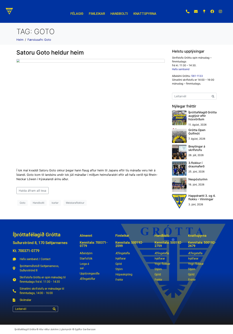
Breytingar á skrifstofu (196, 148)
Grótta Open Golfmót (197, 131)
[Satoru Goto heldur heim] (90, 112)
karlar (55, 202)
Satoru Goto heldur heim (50, 52)
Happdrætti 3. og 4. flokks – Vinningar (202, 197)
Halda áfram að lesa (32, 190)
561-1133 (197, 75)
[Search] (54, 309)
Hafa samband (180, 69)
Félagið (76, 14)
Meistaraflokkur (75, 202)
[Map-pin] (204, 11)
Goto (22, 202)
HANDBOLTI (119, 14)
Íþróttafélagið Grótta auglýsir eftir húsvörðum (202, 115)
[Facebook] (212, 11)
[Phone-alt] (187, 11)
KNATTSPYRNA (144, 14)
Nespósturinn (198, 179)
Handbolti (38, 202)
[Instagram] (220, 11)
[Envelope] (196, 11)
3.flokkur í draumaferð (196, 164)
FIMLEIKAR (97, 14)
